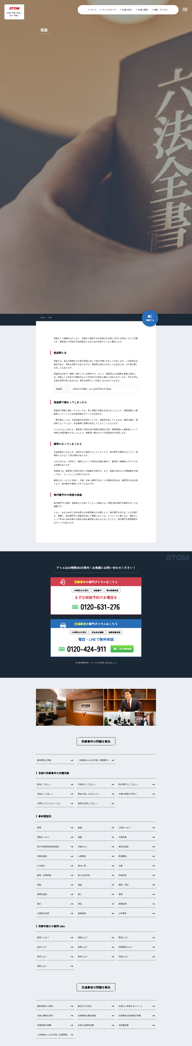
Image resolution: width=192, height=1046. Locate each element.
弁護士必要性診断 (86, 1025)
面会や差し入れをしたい (89, 794)
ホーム (93, 10)
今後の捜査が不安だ (128, 794)
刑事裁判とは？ (126, 947)
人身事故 (82, 856)
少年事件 (123, 913)
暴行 (39, 904)
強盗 (80, 885)
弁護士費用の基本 (45, 1016)
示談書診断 (124, 1025)
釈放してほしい (44, 784)
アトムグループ (109, 10)
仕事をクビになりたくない (49, 803)
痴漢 (39, 827)
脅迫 (80, 904)
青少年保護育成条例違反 (48, 847)
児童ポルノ (83, 847)
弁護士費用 (143, 10)
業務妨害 (123, 904)
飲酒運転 (123, 856)
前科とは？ (83, 956)
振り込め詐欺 (84, 875)
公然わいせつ (125, 827)
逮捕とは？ (83, 937)
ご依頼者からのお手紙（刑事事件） (94, 760)
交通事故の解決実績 (87, 1016)
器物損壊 (82, 913)
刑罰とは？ (42, 966)
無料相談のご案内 (45, 1006)
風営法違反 (124, 847)
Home (42, 317)
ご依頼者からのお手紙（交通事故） (53, 1035)
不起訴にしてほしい (87, 784)
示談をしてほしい (45, 794)
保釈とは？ (83, 947)
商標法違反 (42, 894)
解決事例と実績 (44, 760)
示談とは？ (124, 956)
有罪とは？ (42, 956)
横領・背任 (124, 885)
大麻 (121, 866)
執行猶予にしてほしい (129, 784)
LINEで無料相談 (125, 649)
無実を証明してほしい (88, 803)
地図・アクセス (161, 10)
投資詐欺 (123, 875)
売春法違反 (42, 856)
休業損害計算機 (44, 1025)
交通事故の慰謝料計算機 (130, 1016)
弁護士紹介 (127, 10)
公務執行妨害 (43, 913)
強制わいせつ (43, 837)
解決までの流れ (85, 1006)
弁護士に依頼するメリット (131, 1006)
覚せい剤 (82, 866)
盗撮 (80, 827)
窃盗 (39, 885)
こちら (114, 663)
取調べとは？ (43, 937)
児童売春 (123, 837)
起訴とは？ (42, 947)
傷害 (121, 894)
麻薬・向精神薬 (44, 875)
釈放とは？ (124, 937)
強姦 (80, 837)
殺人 (80, 894)
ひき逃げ (41, 866)
